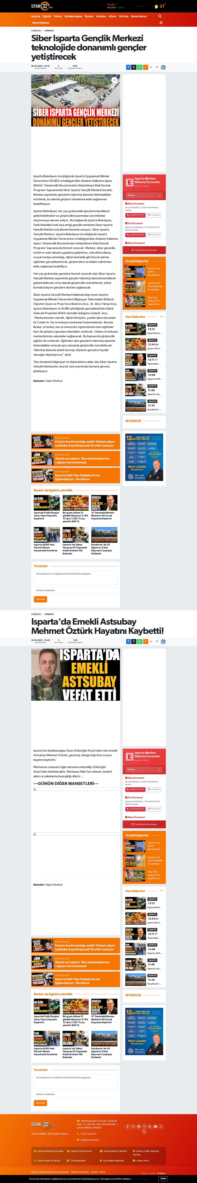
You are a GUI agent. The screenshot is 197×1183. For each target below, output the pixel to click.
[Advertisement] (79, 149)
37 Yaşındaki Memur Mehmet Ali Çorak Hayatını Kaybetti (102, 516)
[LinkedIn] (149, 1126)
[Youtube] (155, 1126)
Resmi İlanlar (139, 16)
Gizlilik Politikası (141, 1179)
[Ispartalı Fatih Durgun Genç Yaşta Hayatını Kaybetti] (47, 503)
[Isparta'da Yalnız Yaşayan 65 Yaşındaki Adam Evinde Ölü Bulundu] (76, 534)
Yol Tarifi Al (155, 215)
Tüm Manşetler (78, 1160)
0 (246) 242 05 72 (137, 235)
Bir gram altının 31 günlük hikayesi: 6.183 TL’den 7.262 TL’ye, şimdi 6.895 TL (154, 347)
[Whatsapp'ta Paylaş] (139, 67)
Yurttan (124, 16)
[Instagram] (144, 1126)
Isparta (35, 16)
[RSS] (144, 1131)
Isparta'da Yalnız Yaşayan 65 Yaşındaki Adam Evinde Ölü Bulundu (155, 392)
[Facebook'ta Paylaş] (128, 67)
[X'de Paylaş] (133, 67)
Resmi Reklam (40, 23)
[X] (133, 1126)
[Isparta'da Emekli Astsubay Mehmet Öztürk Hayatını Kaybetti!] (75, 675)
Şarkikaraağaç (73, 16)
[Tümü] (161, 317)
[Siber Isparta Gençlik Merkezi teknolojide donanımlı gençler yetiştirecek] (75, 100)
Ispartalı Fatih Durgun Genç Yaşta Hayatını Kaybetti (46, 516)
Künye (102, 1172)
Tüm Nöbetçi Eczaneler (145, 250)
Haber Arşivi (143, 1160)
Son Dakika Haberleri (113, 1160)
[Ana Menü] (160, 23)
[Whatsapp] (160, 1126)
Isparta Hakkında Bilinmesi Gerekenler (50, 1172)
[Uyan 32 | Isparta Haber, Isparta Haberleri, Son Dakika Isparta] (42, 6)
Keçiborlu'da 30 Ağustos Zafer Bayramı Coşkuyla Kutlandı (155, 408)
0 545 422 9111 (88, 1134)
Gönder (40, 599)
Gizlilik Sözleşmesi (80, 1172)
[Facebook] (127, 1126)
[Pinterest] (138, 1126)
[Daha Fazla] (145, 67)
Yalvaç (58, 16)
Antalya (101, 16)
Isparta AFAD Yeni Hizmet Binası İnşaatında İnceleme (45, 547)
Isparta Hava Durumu (81, 1151)
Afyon (112, 16)
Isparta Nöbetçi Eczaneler (51, 1151)
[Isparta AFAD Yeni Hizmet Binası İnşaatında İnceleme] (47, 534)
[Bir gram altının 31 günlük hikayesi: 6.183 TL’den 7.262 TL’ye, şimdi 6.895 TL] (76, 503)
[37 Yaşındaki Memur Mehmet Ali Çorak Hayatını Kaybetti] (104, 503)
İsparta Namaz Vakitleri (115, 1151)
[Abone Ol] (163, 67)
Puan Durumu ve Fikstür (48, 1160)
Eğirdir (47, 16)
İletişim (94, 1172)
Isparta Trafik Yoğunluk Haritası (146, 1153)
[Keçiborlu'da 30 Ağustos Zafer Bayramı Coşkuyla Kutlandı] (104, 534)
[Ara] (160, 16)
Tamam (163, 1178)
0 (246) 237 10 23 (137, 215)
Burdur (89, 16)
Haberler (36, 31)
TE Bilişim (161, 1173)
